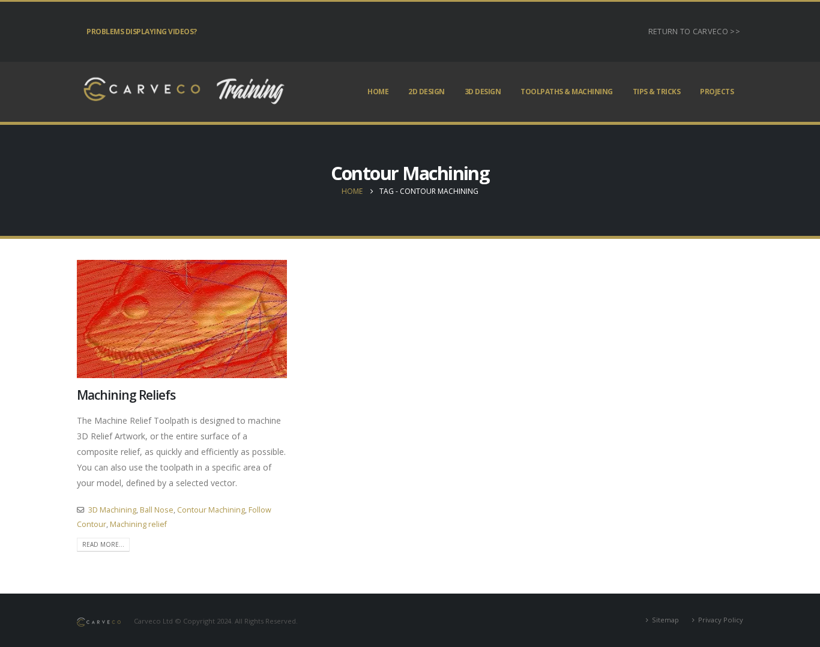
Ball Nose (156, 510)
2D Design (426, 91)
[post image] (182, 319)
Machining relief (138, 524)
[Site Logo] (182, 92)
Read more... (103, 544)
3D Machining (112, 510)
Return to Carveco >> (694, 31)
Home (377, 91)
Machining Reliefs (126, 395)
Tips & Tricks (657, 91)
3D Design (483, 91)
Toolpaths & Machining (566, 91)
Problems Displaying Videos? (141, 31)
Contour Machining (211, 510)
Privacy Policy (720, 619)
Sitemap (665, 619)
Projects (717, 91)
